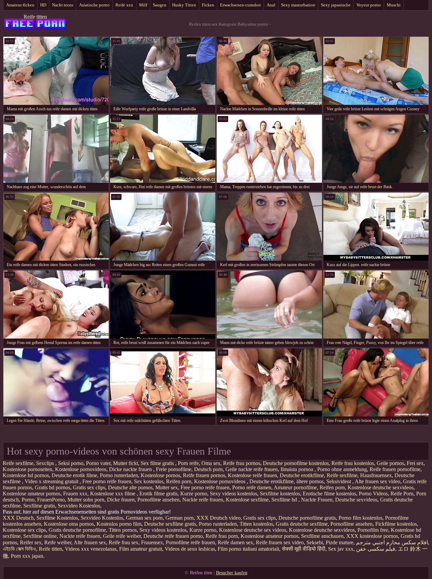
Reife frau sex (123, 542)
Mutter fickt (125, 463)
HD (43, 4)
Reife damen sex (235, 542)
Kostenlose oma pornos (69, 524)
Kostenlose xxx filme (113, 493)
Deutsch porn (208, 469)
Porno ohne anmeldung (342, 469)
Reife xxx (124, 4)
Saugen (159, 4)
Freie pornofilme (173, 469)
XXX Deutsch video (218, 518)
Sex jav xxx (340, 549)
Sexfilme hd (284, 499)
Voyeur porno (368, 4)
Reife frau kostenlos (352, 463)
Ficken (208, 4)
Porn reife (188, 463)
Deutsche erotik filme (74, 475)
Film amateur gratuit (140, 549)
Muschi (394, 4)
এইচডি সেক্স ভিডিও (19, 549)
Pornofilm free (372, 530)
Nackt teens (62, 4)
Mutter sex (166, 487)
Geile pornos (390, 463)
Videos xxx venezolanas (90, 549)
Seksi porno (70, 463)
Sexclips (45, 463)
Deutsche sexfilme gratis (170, 524)
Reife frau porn (222, 536)
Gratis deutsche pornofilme (77, 530)
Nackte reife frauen (202, 499)
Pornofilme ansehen (158, 499)
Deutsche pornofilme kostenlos (296, 463)
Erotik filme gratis (158, 493)
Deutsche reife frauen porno (173, 536)
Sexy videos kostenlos (233, 493)
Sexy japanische (336, 4)
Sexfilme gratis (39, 506)
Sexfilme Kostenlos (57, 518)
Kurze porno (193, 493)
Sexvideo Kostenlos (79, 506)
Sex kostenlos (148, 481)
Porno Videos (373, 493)
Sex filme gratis (158, 463)
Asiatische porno (94, 4)
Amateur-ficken (20, 4)
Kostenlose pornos (160, 475)
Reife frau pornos (241, 463)
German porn (179, 518)
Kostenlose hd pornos (26, 475)
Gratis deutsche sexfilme (302, 524)
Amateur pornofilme (295, 487)
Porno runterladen (119, 475)
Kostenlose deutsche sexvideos (380, 487)
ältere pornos (310, 481)
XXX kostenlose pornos (372, 536)
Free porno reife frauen (106, 481)
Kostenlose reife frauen (252, 475)
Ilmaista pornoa (297, 469)
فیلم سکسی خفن (375, 549)
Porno (28, 499)
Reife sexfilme (18, 463)
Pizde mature (339, 542)
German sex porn (144, 518)
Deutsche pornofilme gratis (307, 518)
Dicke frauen (121, 499)
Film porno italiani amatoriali (248, 549)
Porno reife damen (251, 487)
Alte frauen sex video (377, 481)
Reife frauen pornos (204, 475)
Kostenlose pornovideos (80, 469)
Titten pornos (123, 530)
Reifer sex (31, 542)
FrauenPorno (51, 499)
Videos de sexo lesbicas (190, 549)
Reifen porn (178, 481)
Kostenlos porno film (119, 524)
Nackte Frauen (316, 499)
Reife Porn (401, 493)
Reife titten (35, 17)
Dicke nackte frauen (131, 469)
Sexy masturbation (298, 4)
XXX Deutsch (18, 518)
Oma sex (210, 463)
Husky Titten (184, 4)
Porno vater (98, 463)
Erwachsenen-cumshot (240, 4)
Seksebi (314, 542)
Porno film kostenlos (360, 518)
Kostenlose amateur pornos (31, 493)
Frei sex (415, 463)
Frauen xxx (75, 493)
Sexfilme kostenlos (280, 493)
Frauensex (152, 542)
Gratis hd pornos (52, 487)
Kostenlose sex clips (24, 530)
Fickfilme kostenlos (396, 524)
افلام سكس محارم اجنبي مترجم (392, 542)
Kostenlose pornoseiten (27, 469)
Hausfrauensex (376, 475)
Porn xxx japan (27, 556)
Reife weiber (57, 542)
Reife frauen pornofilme (395, 469)
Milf (143, 4)
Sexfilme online (40, 536)
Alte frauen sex (90, 542)
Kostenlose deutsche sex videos (252, 530)
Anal (271, 4)
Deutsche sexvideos (356, 499)
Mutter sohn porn (86, 499)
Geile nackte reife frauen (251, 469)
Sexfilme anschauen (322, 536)
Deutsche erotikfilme (302, 475)
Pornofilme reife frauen (190, 542)
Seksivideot (339, 481)
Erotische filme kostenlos (329, 493)
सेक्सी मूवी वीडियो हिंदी (303, 549)
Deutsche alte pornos (130, 487)
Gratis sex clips (89, 487)
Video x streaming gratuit (52, 481)
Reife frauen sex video (280, 542)
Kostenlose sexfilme (247, 499)
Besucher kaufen (231, 572)
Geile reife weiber (122, 536)
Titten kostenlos (256, 524)
